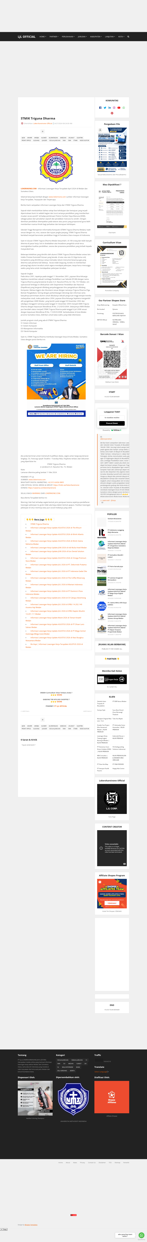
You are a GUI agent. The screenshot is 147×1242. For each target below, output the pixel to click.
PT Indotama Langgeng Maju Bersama (116, 531)
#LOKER (43, 138)
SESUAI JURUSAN (54, 140)
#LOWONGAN (53, 138)
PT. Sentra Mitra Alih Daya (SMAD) (117, 604)
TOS (110, 1163)
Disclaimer (102, 1163)
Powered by (106, 430)
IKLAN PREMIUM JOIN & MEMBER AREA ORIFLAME (119, 758)
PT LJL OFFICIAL (60, 706)
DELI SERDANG (62, 1071)
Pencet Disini (112, 423)
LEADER (44, 140)
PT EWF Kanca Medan (119, 701)
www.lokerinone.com (57, 197)
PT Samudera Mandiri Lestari (115, 556)
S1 (86, 1060)
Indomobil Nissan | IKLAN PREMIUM (119, 737)
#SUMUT (71, 138)
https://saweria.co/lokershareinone (42, 488)
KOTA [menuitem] (120, 36)
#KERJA (36, 138)
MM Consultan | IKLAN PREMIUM (102, 757)
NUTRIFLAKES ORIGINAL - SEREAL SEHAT (119, 322)
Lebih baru (25, 711)
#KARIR (29, 138)
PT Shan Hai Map (102, 764)
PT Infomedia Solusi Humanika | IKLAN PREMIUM (119, 727)
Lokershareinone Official (42, 123)
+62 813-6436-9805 (56, 482)
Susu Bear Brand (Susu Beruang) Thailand (118, 712)
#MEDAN (63, 138)
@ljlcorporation (106, 439)
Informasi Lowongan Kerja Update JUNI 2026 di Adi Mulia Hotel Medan (59, 547)
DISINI (59, 695)
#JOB (23, 138)
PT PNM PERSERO (118, 764)
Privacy (82, 1163)
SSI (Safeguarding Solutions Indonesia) (119, 748)
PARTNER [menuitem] (53, 36)
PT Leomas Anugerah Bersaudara (115, 579)
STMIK (75, 140)
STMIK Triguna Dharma (40, 524)
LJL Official (26, 37)
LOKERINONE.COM (29, 188)
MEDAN (70, 1064)
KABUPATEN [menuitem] (95, 36)
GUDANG (36, 140)
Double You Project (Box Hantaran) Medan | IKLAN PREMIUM (103, 728)
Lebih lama (87, 711)
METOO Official (102, 320)
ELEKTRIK (80, 138)
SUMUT (78, 1064)
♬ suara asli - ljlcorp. (108, 500)
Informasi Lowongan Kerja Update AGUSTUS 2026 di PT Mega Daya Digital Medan (117, 592)
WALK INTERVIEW (67, 1067)
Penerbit (126, 1163)
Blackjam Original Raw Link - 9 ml (104, 720)
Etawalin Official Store (120, 305)
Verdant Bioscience (114, 519)
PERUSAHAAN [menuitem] (67, 36)
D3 (64, 1064)
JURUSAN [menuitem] (81, 36)
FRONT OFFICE (26, 140)
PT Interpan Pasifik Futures (103, 770)
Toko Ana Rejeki (118, 719)
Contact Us (92, 1163)
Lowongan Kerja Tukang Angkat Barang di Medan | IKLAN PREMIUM (103, 739)
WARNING (36, 493)
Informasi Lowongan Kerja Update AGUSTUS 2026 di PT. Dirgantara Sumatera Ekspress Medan (117, 544)
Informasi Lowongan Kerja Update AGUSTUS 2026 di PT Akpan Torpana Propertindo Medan (117, 628)
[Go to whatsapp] (141, 1235)
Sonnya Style (101, 710)
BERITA (72, 1071)
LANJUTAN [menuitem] (109, 36)
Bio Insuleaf (101, 309)
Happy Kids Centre (118, 768)
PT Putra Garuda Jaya (115, 566)
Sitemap (117, 1163)
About (68, 1163)
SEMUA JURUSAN (77, 1060)
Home (60, 1163)
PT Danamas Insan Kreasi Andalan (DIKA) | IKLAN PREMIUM (104, 749)
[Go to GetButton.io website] (141, 1239)
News (75, 1163)
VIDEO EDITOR (84, 140)
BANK (78, 1067)
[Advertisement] (73, 16)
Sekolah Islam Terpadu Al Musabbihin (101, 703)
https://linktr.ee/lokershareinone (66, 485)
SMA (64, 140)
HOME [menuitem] (42, 36)
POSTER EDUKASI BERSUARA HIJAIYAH (119, 314)
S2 (58, 1067)
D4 (85, 1064)
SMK (69, 140)
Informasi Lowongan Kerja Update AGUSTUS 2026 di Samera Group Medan (117, 616)
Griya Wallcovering (103, 305)
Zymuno (115, 309)
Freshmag (100, 313)
